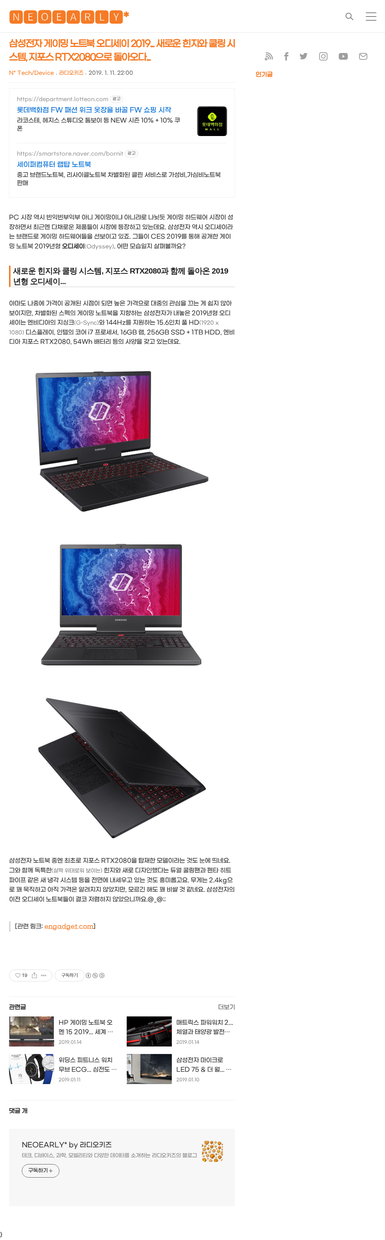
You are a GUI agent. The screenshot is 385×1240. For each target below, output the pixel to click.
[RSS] (269, 58)
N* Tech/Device (31, 73)
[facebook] (286, 58)
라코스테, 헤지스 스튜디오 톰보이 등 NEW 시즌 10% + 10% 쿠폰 (98, 124)
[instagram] (323, 58)
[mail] (363, 58)
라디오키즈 (71, 73)
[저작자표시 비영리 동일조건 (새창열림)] (95, 975)
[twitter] (304, 58)
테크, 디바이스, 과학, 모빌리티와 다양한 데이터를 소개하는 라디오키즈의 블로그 (109, 1155)
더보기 (226, 1007)
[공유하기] (34, 975)
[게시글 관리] (44, 975)
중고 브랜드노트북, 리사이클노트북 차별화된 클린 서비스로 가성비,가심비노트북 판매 (119, 179)
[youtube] (343, 58)
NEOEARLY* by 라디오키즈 (67, 1145)
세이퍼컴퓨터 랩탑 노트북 (54, 165)
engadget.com (68, 926)
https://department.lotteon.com (62, 99)
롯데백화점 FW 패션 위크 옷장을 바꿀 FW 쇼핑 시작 (94, 110)
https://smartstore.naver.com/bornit (70, 154)
